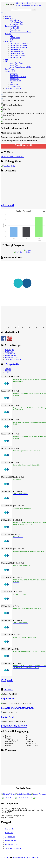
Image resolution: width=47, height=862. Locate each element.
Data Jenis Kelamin (16, 51)
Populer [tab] (8, 371)
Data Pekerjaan (15, 49)
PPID (7, 59)
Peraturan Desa (10, 355)
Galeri (8, 689)
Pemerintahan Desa (12, 26)
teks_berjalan (9, 350)
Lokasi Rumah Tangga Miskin (20, 67)
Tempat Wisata (10, 71)
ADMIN (4, 157)
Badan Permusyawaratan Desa (20, 32)
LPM (11, 36)
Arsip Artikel (12, 364)
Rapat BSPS (8, 698)
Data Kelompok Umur (17, 55)
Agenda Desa (10, 354)
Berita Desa (14, 75)
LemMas (8, 34)
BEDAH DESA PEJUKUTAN (17, 707)
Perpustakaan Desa (11, 357)
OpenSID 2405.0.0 (18, 857)
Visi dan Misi (14, 28)
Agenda (8, 680)
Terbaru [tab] (8, 369)
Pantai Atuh (14, 84)
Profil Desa (9, 18)
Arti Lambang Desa (16, 24)
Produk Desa (14, 79)
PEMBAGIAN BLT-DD (14, 726)
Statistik (9, 205)
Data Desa (8, 42)
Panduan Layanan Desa (18, 77)
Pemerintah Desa (15, 30)
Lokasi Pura (14, 65)
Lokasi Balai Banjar (16, 63)
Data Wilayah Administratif (19, 43)
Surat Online (9, 69)
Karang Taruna (15, 38)
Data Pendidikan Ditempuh (19, 47)
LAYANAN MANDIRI (15, 157)
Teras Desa (13, 73)
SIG (6, 61)
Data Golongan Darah (17, 53)
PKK (11, 40)
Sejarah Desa (14, 20)
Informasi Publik (15, 81)
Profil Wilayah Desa (17, 22)
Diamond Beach (15, 86)
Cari (34, 10)
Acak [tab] (7, 373)
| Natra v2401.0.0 (32, 857)
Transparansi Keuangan (13, 88)
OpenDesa (6, 857)
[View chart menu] (44, 211)
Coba (11, 83)
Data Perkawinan (16, 57)
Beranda (8, 16)
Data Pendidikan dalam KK (19, 45)
